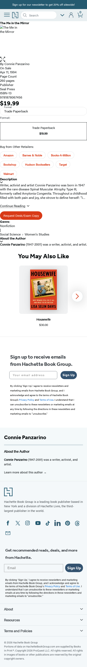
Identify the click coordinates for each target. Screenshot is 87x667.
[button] (43, 59)
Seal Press (7, 89)
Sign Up (69, 375)
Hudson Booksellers (37, 164)
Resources (12, 619)
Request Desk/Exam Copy (21, 215)
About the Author (13, 238)
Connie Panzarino (17, 63)
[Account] (71, 15)
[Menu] (7, 15)
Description (8, 179)
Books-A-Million (61, 155)
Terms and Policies (18, 630)
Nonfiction (7, 225)
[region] (43, 296)
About (8, 609)
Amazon (8, 155)
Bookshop (9, 164)
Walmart (8, 174)
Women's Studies (37, 234)
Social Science (10, 234)
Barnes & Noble (32, 155)
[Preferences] (62, 15)
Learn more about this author (24, 472)
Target (63, 164)
